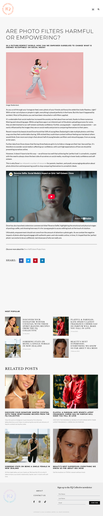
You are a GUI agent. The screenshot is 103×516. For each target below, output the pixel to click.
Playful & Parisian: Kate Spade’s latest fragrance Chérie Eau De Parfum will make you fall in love (84, 324)
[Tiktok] (45, 502)
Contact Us (40, 495)
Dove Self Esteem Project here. (35, 249)
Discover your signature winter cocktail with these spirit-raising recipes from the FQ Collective (27, 414)
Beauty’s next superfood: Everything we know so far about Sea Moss (74, 467)
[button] (93, 9)
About (39, 491)
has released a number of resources (33, 163)
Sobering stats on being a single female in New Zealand (36, 344)
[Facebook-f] (34, 502)
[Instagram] (40, 502)
